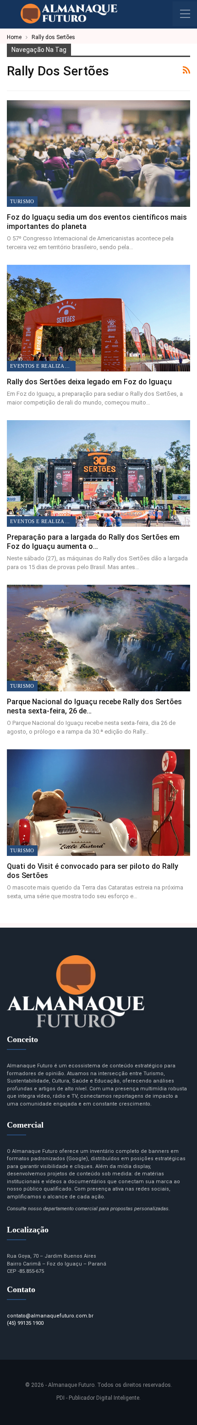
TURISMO (22, 201)
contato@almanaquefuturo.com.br (50, 1316)
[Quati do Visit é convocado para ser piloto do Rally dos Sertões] (98, 802)
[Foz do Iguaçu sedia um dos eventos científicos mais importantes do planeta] (98, 153)
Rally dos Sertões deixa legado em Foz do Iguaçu (89, 381)
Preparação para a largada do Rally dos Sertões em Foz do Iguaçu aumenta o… (93, 542)
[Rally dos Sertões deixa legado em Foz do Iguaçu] (98, 318)
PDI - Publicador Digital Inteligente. (98, 1398)
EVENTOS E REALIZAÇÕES (43, 366)
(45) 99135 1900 (25, 1323)
